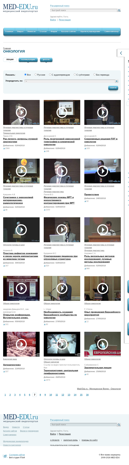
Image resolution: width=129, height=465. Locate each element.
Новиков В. (8, 250)
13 (69, 394)
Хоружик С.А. (90, 253)
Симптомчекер (9, 435)
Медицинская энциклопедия (15, 441)
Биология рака (10, 359)
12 (63, 394)
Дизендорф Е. (50, 136)
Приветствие (91, 194)
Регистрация (65, 20)
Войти (53, 20)
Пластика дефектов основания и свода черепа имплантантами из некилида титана (20, 256)
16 (87, 394)
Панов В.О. (48, 194)
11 (57, 394)
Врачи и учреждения (29, 431)
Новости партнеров (12, 445)
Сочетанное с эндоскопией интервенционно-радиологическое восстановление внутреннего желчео (19, 203)
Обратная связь (70, 440)
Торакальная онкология (14, 133)
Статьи (26, 427)
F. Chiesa (88, 309)
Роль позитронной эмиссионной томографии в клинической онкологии (62, 141)
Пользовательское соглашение (64, 445)
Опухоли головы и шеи (14, 245)
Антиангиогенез (12, 364)
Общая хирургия (51, 362)
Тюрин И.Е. (8, 136)
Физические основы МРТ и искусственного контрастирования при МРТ (59, 200)
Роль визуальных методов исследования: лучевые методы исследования (99, 259)
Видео (6, 427)
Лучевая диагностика (54, 192)
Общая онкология (11, 303)
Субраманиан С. (91, 365)
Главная (7, 48)
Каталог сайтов (10, 431)
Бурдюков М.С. (50, 253)
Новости (16, 427)
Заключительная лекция (97, 367)
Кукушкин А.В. (9, 194)
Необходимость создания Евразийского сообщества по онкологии (60, 315)
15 (81, 394)
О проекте (54, 440)
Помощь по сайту (90, 440)
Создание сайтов (17, 455)
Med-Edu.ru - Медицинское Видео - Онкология (99, 389)
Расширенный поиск (59, 6)
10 (50, 394)
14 (75, 394)
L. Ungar (47, 309)
